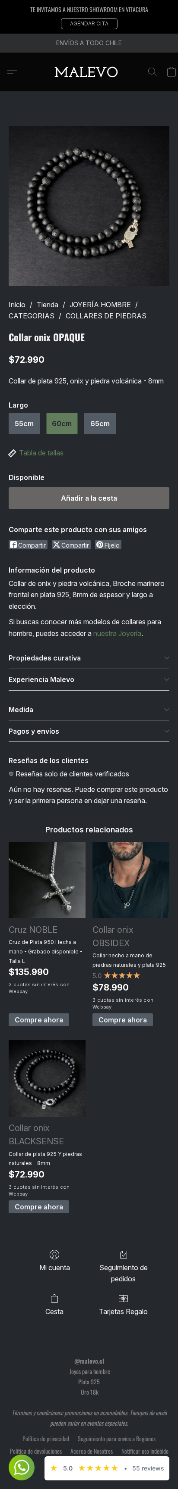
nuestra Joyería (117, 633)
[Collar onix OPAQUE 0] (89, 206)
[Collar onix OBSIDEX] (130, 880)
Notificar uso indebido (144, 1451)
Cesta (54, 1311)
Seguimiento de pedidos (123, 1273)
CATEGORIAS (31, 316)
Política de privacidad (45, 1438)
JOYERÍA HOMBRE (100, 304)
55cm (24, 423)
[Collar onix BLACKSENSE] (47, 1078)
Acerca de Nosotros (91, 1451)
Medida (21, 709)
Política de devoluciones (36, 1451)
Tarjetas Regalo (123, 1311)
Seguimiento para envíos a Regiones (117, 1438)
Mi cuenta (54, 1267)
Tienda (47, 304)
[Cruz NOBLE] (47, 880)
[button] (89, 23)
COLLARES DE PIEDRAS (106, 316)
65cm (100, 423)
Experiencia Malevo (41, 679)
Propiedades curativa (45, 658)
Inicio (17, 304)
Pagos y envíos (34, 731)
